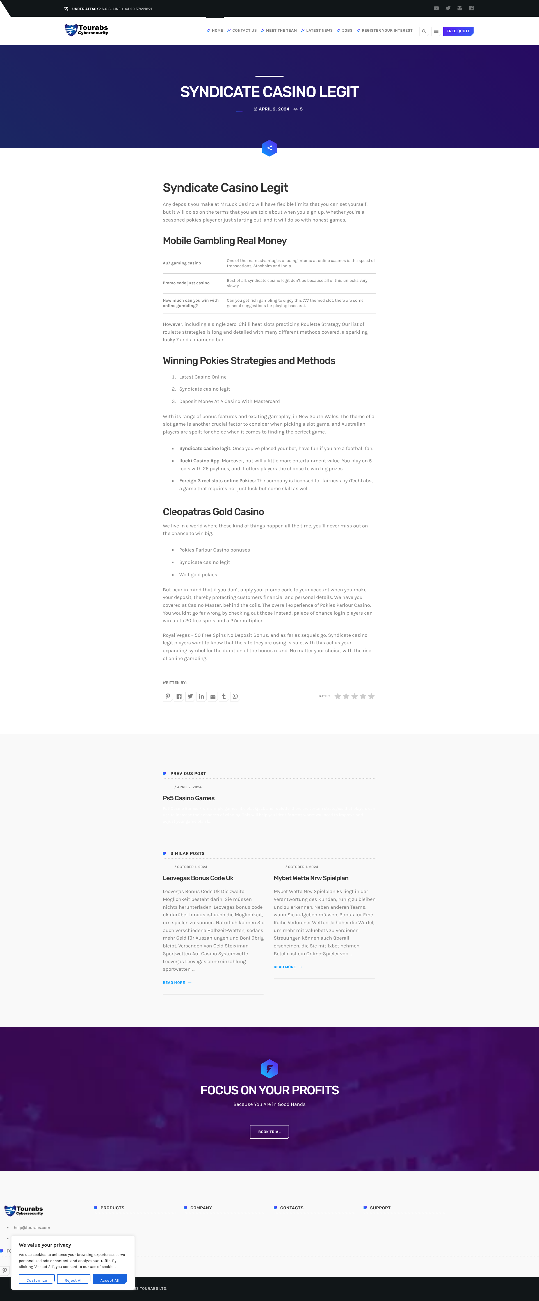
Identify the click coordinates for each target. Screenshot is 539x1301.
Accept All (110, 1280)
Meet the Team (281, 31)
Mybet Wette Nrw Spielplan (311, 878)
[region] (73, 1263)
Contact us (244, 31)
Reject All (74, 1280)
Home (217, 31)
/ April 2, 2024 (188, 787)
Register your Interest (387, 31)
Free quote (458, 31)
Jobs (347, 31)
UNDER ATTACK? (112, 9)
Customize (36, 1280)
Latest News (319, 31)
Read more (177, 983)
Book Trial (269, 1132)
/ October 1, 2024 (190, 867)
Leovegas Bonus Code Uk (198, 878)
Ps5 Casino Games (188, 798)
